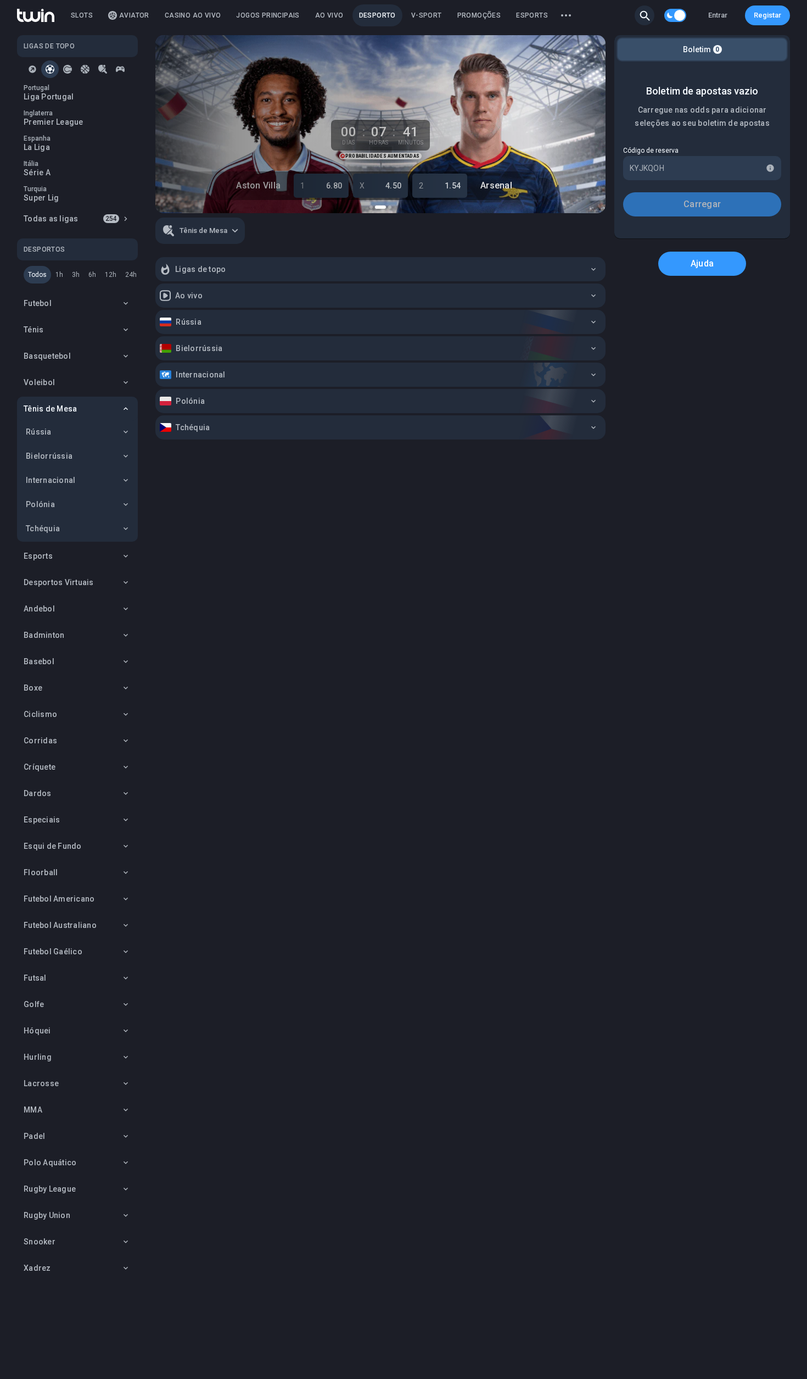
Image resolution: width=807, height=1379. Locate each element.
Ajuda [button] (702, 263)
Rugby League (50, 1189)
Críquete (39, 767)
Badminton (44, 635)
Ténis (33, 329)
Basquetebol (47, 356)
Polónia (40, 504)
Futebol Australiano (60, 925)
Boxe (33, 687)
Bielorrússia (49, 456)
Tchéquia (43, 528)
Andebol (39, 608)
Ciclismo (40, 714)
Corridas (40, 740)
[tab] (32, 69)
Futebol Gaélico (53, 951)
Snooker (39, 1241)
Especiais (42, 819)
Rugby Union (47, 1215)
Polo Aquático (50, 1162)
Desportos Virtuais (59, 582)
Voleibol (39, 382)
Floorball (41, 872)
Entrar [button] (717, 15)
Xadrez (37, 1268)
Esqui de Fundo (53, 846)
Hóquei (37, 1030)
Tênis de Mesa (50, 408)
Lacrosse (41, 1083)
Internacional (50, 480)
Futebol (38, 303)
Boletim (701, 49)
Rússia (39, 431)
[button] (644, 15)
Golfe (34, 1004)
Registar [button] (767, 15)
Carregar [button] (702, 204)
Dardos (38, 793)
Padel (34, 1136)
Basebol (39, 661)
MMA (33, 1109)
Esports (38, 556)
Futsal (35, 978)
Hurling (38, 1057)
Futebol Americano (59, 898)
